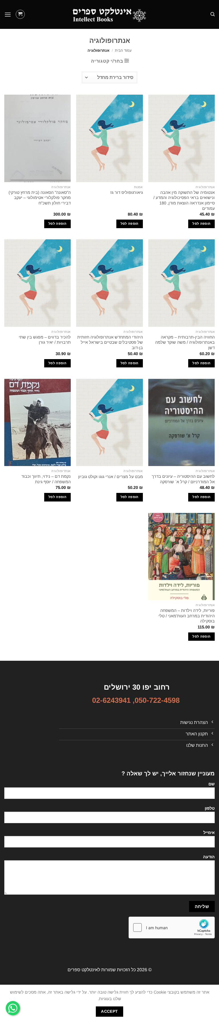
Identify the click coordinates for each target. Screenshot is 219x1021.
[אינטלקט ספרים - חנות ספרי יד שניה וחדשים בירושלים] (109, 14)
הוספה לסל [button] (201, 223)
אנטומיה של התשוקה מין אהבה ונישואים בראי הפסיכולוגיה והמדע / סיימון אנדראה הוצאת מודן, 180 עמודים (184, 200)
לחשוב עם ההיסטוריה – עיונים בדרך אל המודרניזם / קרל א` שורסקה (183, 479)
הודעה (209, 857)
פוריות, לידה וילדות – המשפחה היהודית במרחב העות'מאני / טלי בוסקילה (187, 615)
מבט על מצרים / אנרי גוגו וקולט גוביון (110, 476)
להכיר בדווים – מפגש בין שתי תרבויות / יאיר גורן (45, 340)
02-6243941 (111, 700)
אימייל (209, 832)
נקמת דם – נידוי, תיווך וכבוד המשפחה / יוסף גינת (46, 479)
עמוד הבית (123, 50)
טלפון (210, 808)
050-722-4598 (157, 700)
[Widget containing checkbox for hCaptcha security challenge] (172, 927)
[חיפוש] (212, 14)
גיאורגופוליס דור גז (126, 192)
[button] (20, 14)
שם (211, 784)
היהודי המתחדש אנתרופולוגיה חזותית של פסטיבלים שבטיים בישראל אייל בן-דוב (110, 342)
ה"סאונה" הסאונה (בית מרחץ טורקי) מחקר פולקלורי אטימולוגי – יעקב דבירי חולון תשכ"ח (40, 197)
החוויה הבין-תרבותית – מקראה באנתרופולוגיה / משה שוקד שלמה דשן (185, 342)
